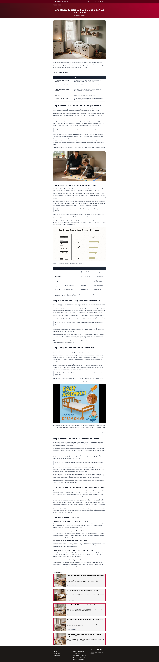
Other (60, 4)
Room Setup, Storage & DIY (78, 659)
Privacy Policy (57, 653)
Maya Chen (73, 585)
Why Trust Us (103, 1)
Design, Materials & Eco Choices (79, 655)
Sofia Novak (73, 629)
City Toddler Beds (59, 499)
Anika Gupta (78, 15)
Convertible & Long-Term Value (78, 657)
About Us (90, 1)
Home (55, 4)
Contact (56, 651)
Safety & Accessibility (76, 653)
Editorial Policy (57, 655)
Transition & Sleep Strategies (78, 651)
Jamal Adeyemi (74, 614)
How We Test (96, 1)
